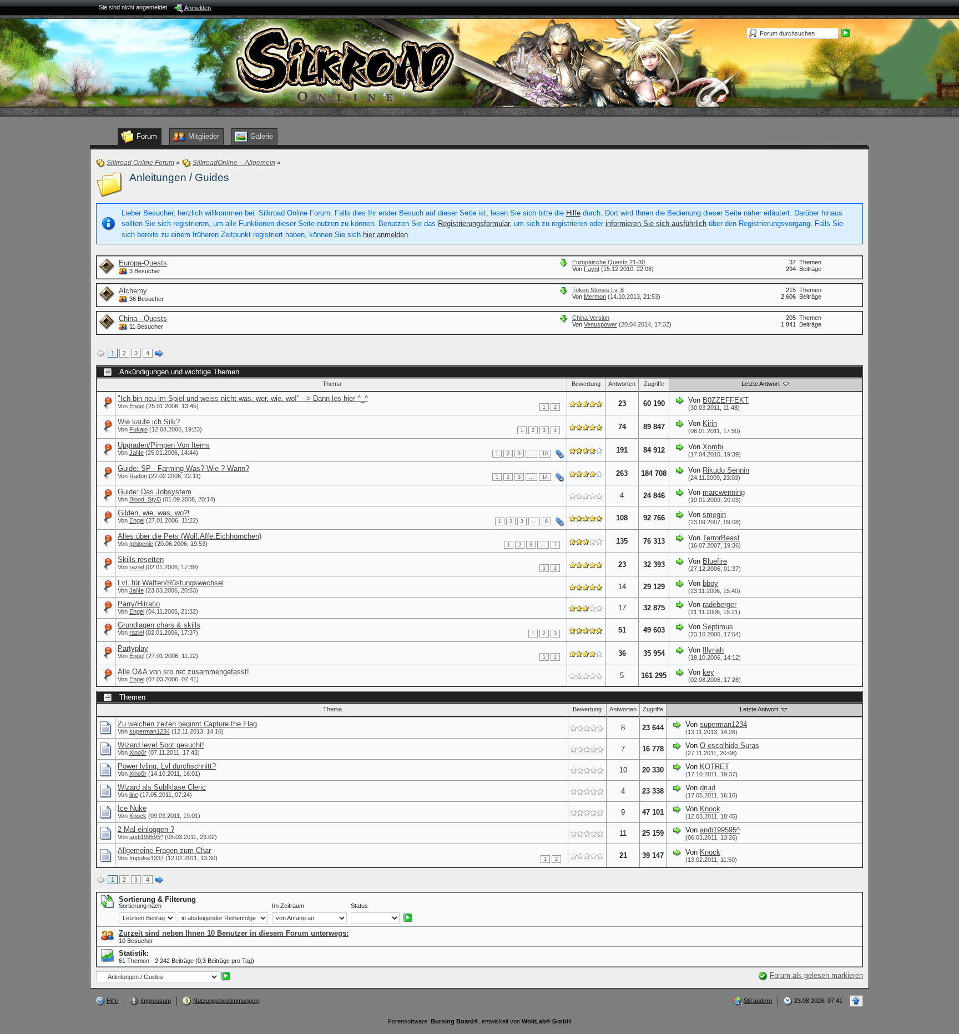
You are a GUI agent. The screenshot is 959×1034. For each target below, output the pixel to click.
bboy (710, 583)
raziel (136, 567)
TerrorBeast (721, 538)
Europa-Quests (143, 263)
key (708, 672)
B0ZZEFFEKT (726, 400)
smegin (714, 514)
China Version (590, 317)
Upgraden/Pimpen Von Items (164, 445)
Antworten (621, 383)
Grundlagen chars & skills (159, 625)
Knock (138, 815)
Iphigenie (141, 543)
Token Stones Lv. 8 (598, 290)
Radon (138, 476)
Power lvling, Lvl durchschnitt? (167, 766)
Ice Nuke (132, 808)
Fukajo (138, 429)
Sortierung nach (140, 905)
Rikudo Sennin (726, 470)
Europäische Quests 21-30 (608, 262)
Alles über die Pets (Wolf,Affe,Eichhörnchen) (189, 536)
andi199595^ (146, 837)
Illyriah (713, 650)
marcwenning (724, 492)
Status (359, 905)
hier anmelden (385, 234)
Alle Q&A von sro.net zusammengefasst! (183, 671)
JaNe (136, 452)
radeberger (719, 604)
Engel (136, 406)
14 (545, 477)
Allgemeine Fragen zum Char (164, 850)
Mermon (595, 296)
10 (545, 453)
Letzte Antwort (761, 383)
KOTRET (714, 766)
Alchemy (133, 291)
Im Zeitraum (288, 905)
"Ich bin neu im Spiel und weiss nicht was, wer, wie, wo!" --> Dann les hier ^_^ (243, 398)
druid (707, 788)
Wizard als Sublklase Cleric (162, 787)
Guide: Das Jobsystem (154, 492)
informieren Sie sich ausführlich (655, 223)
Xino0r (138, 752)
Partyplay (133, 648)
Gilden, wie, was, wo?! (154, 513)
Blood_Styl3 (145, 499)
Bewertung (586, 383)
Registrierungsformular (473, 223)
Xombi (713, 447)
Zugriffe (654, 383)
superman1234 (149, 731)
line (133, 794)
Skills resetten (141, 559)
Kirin (710, 423)
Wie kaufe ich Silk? (149, 422)
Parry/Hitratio (139, 604)
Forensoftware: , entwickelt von (479, 1021)
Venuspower (600, 324)
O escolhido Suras (729, 745)
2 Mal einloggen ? (146, 829)
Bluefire (715, 561)
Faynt (591, 268)
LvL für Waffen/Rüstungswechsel (171, 583)
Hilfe (573, 213)
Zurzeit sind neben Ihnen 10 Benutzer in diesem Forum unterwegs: (234, 933)
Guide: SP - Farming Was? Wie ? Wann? (183, 468)
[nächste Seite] (159, 353)
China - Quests (143, 318)
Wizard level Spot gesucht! (161, 745)
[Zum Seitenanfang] (856, 1001)
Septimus (718, 627)
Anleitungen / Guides (179, 177)
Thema (331, 383)
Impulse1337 (146, 858)
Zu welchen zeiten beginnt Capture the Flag (187, 724)
